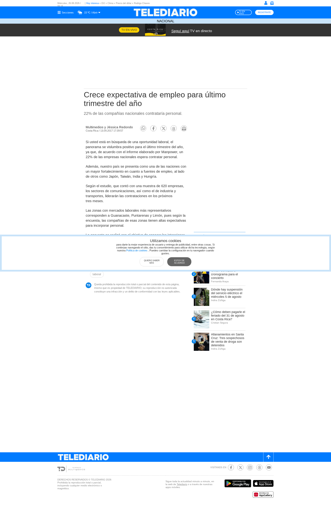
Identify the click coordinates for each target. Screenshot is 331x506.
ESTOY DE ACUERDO (179, 261)
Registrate (264, 12)
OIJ (103, 3)
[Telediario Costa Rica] (165, 12)
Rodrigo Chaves (142, 3)
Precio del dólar (123, 3)
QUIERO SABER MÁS (152, 261)
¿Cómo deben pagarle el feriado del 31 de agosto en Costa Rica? (228, 315)
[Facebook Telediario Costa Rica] (231, 467)
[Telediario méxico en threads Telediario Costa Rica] (259, 467)
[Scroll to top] (268, 457)
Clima (110, 3)
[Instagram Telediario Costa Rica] (250, 467)
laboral (97, 274)
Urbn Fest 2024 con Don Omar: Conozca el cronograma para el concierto (228, 272)
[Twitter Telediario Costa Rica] (240, 467)
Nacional (165, 21)
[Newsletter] (272, 3)
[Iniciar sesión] (266, 3)
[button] (143, 128)
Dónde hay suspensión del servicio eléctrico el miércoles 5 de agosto (227, 293)
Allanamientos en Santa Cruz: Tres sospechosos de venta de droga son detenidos (227, 340)
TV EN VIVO (242, 12)
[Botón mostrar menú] (66, 12)
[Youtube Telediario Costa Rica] (269, 467)
